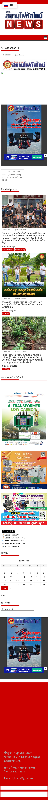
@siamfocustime (20, 55)
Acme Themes (25, 796)
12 (24, 577)
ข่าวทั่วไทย (5, 314)
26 (24, 584)
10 (11, 577)
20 (31, 580)
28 (37, 584)
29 (44, 584)
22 (44, 580)
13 (31, 577)
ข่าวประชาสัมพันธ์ (7, 250)
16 (5, 580)
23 (5, 584)
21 (37, 580)
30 (5, 588)
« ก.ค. (3, 595)
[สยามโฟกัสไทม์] (3, 37)
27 (31, 584)
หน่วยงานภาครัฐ (20, 250)
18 (17, 580)
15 (44, 577)
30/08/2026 (7, 230)
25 (17, 584)
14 (37, 577)
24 (11, 584)
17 (11, 580)
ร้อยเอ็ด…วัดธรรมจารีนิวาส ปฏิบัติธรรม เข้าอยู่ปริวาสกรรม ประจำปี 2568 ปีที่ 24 (12, 175)
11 (17, 577)
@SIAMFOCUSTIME (20, 230)
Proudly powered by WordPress (15, 793)
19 (24, 580)
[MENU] (45, 37)
